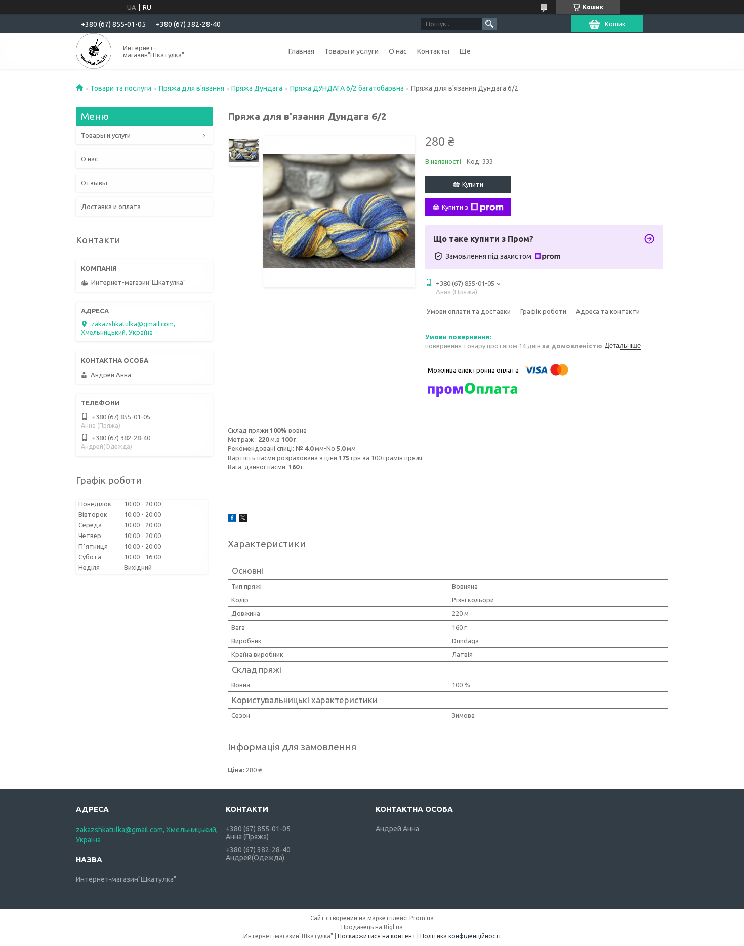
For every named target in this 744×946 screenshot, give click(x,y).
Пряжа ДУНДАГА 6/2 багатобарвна (347, 88)
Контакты (433, 51)
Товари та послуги (120, 88)
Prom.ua (421, 918)
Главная (301, 51)
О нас (398, 51)
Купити (472, 184)
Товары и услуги (351, 51)
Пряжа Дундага (256, 88)
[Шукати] (489, 24)
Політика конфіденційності (460, 936)
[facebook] (232, 519)
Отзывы (94, 182)
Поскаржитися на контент (377, 936)
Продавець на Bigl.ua (372, 927)
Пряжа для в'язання (191, 88)
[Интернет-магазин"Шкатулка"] (93, 51)
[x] (243, 519)
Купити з (455, 207)
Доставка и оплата (111, 206)
